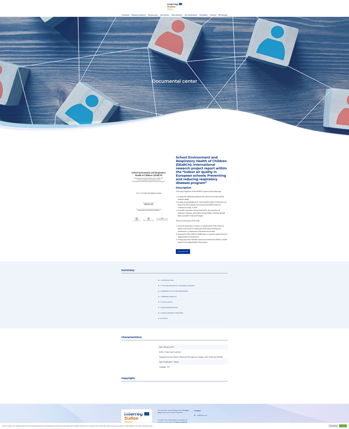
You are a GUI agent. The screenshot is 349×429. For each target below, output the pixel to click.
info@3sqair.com (202, 415)
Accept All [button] (343, 426)
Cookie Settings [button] (333, 426)
